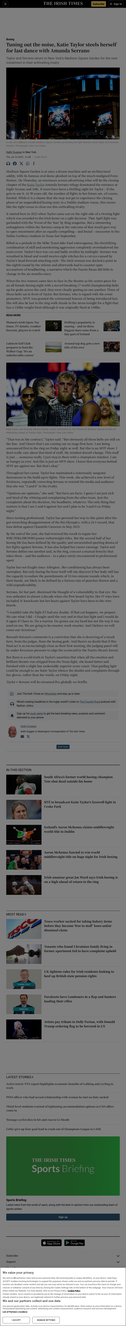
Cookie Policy (74, 1291)
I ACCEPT (16, 1320)
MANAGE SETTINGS (46, 1320)
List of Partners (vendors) (15, 1312)
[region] (63, 1296)
